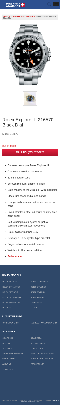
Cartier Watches (10, 323)
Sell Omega (36, 338)
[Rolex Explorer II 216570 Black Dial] (30, 85)
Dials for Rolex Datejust (43, 354)
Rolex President (10, 292)
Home (5, 16)
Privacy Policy (37, 364)
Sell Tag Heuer (38, 343)
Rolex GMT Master (11, 287)
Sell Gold (7, 348)
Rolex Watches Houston (42, 359)
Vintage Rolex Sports (12, 354)
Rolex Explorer (38, 287)
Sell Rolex (7, 338)
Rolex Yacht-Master (12, 297)
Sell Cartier (8, 343)
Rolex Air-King (37, 297)
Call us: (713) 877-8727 (30, 152)
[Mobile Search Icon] (49, 4)
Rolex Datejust (9, 282)
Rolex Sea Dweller (11, 302)
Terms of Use (8, 369)
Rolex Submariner (39, 282)
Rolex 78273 (7, 308)
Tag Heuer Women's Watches (44, 323)
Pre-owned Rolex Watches (22, 16)
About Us (6, 364)
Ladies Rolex (37, 302)
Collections (37, 348)
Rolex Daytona (38, 292)
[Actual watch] (30, 105)
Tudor (34, 308)
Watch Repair (8, 359)
